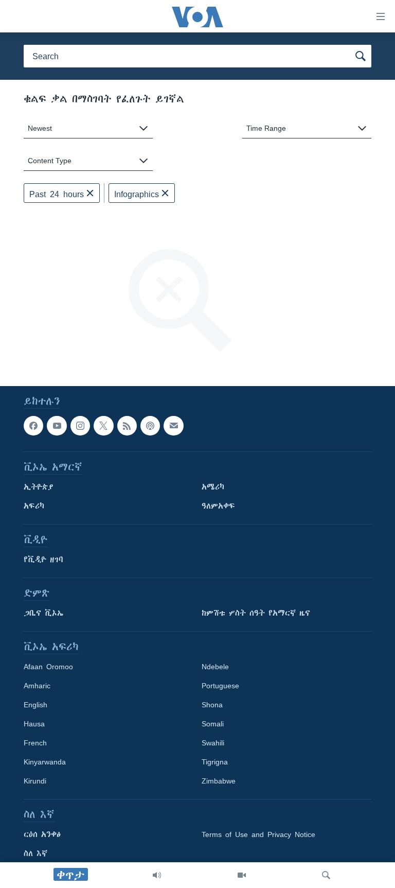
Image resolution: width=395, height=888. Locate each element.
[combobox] (88, 128)
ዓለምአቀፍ (218, 506)
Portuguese (220, 685)
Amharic (37, 685)
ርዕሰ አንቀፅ (42, 834)
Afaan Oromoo (48, 666)
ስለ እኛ (35, 853)
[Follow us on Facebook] (33, 426)
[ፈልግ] (326, 875)
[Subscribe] (173, 426)
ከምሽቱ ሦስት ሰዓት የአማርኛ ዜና (256, 613)
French (35, 742)
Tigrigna (215, 762)
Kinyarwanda (45, 762)
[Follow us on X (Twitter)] (103, 426)
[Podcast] (150, 426)
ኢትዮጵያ (38, 487)
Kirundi (35, 781)
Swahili (213, 742)
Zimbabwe (219, 781)
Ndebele (215, 666)
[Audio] (156, 875)
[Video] (241, 875)
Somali (213, 723)
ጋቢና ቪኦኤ (43, 613)
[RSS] (127, 426)
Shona (212, 704)
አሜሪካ (213, 487)
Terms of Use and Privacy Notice (258, 834)
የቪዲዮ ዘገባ (43, 559)
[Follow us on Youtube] (56, 426)
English (35, 704)
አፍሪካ (34, 506)
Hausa (34, 723)
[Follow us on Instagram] (80, 426)
